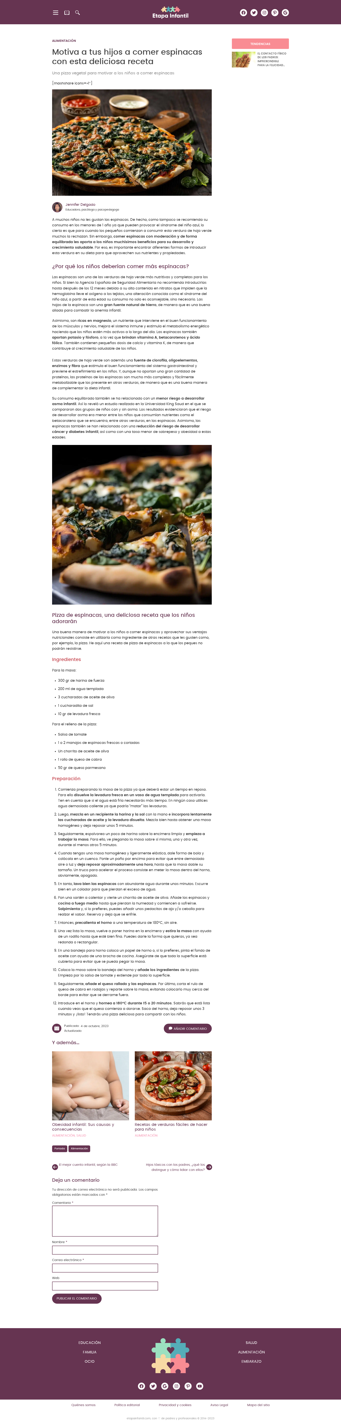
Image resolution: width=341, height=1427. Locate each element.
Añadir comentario (190, 1028)
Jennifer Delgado (80, 205)
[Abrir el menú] (56, 12)
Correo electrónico (68, 1260)
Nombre (59, 1242)
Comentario (62, 1202)
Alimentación (64, 40)
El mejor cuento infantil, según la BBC (88, 1164)
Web (55, 1278)
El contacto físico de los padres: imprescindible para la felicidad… (272, 59)
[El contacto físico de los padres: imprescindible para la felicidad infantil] (244, 60)
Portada (59, 1148)
